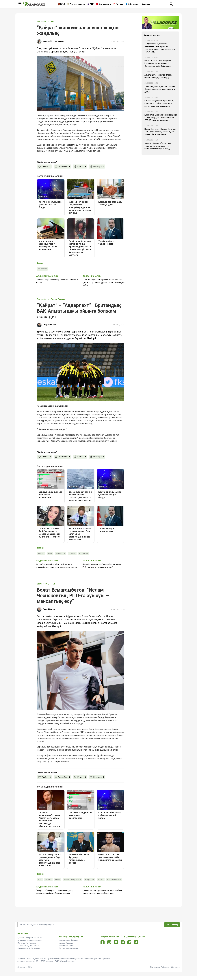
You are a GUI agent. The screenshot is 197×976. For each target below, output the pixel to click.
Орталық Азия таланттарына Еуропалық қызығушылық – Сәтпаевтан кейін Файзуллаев (158, 63)
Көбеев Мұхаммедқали (53, 41)
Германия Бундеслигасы (28, 945)
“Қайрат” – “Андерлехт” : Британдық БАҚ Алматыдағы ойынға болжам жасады (54, 891)
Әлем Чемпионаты (67, 945)
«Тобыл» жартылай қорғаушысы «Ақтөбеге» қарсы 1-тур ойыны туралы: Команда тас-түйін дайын (103, 282)
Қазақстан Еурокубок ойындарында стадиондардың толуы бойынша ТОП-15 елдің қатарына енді (160, 117)
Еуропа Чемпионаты (68, 948)
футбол (41, 553)
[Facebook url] (102, 942)
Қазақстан (83, 553)
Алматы (72, 553)
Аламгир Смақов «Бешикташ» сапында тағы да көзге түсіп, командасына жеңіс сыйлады (157, 146)
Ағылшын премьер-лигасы (29, 940)
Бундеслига (105, 4)
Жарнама (175, 967)
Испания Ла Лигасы (26, 943)
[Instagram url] (109, 942)
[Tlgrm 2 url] (136, 942)
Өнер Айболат (49, 325)
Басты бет (42, 21)
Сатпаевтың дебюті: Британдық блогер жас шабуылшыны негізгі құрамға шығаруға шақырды (159, 103)
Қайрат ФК (42, 269)
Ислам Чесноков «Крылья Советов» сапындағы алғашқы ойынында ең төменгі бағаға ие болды (160, 132)
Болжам (146, 4)
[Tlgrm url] (129, 942)
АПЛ (92, 4)
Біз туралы (155, 967)
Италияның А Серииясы (28, 948)
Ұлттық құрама (77, 4)
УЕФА (50, 553)
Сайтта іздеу (172, 924)
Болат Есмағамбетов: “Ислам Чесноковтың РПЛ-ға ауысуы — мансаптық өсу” (102, 565)
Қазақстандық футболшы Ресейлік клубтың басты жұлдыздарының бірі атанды (102, 891)
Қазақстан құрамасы (72, 879)
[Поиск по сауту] (171, 4)
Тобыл (100, 879)
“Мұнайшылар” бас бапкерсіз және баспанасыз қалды (57, 281)
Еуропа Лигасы (66, 943)
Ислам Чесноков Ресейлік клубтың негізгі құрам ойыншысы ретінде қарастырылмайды (56, 565)
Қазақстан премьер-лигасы (30, 937)
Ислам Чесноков (114, 879)
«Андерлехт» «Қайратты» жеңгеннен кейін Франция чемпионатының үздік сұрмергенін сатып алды (159, 48)
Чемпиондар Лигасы (68, 940)
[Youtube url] (116, 942)
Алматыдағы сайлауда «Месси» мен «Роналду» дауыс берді (158, 76)
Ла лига (119, 4)
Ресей (57, 879)
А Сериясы (133, 4)
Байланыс (165, 967)
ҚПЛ (62, 4)
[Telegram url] (122, 942)
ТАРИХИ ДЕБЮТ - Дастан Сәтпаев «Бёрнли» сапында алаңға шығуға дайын (159, 89)
